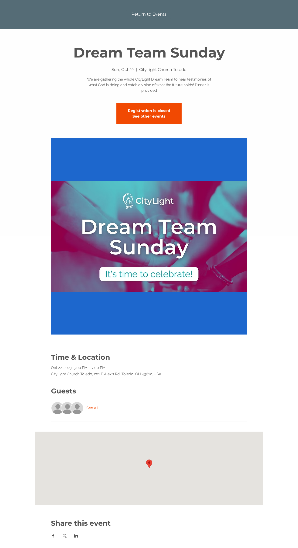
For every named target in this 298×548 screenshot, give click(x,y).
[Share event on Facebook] (53, 536)
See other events (149, 116)
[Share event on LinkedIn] (76, 536)
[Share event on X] (64, 536)
